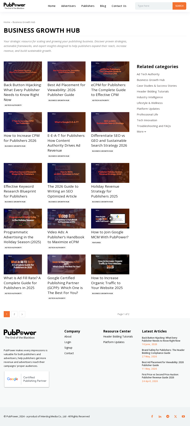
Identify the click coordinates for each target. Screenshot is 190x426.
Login (67, 342)
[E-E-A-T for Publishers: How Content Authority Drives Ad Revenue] (67, 122)
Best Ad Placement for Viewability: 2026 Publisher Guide (66, 89)
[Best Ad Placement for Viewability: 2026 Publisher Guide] (67, 71)
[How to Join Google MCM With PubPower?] (110, 218)
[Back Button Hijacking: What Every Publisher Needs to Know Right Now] (23, 71)
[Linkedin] (160, 417)
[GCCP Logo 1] (27, 387)
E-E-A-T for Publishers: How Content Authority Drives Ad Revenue (66, 143)
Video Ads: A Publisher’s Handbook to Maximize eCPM (66, 237)
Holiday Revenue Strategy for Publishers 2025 (105, 191)
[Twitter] (175, 417)
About (68, 336)
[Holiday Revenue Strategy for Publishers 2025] (110, 173)
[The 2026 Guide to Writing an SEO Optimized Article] (67, 173)
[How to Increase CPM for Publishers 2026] (23, 122)
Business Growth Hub (59, 100)
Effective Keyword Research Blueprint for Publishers (20, 191)
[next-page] (22, 314)
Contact (69, 353)
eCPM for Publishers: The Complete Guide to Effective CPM (108, 89)
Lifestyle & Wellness (150, 103)
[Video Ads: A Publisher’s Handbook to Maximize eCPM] (67, 218)
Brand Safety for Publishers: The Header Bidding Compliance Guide (163, 351)
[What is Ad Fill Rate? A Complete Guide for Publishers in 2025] (23, 264)
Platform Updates (148, 108)
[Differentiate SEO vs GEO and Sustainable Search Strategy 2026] (110, 122)
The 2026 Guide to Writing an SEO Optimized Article (63, 191)
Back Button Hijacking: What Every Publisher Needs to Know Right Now (23, 92)
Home (7, 22)
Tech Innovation (147, 120)
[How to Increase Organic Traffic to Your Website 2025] (110, 264)
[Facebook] (152, 417)
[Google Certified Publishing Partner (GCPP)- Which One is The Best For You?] (67, 264)
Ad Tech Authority (13, 105)
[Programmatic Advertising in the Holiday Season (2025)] (23, 218)
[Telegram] (168, 417)
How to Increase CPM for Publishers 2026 (22, 138)
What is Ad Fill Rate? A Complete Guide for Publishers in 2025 (22, 282)
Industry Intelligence (150, 97)
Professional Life (147, 114)
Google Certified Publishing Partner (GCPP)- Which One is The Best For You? (65, 285)
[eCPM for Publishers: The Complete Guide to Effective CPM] (110, 71)
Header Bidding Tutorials (153, 91)
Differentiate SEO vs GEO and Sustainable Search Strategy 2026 (109, 140)
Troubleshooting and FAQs (154, 126)
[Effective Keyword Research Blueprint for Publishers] (23, 173)
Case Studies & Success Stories (157, 85)
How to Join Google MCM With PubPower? (109, 234)
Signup (68, 347)
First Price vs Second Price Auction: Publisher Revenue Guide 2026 (160, 376)
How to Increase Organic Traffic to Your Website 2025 (107, 282)
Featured (96, 242)
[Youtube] (183, 417)
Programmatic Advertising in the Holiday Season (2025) (22, 237)
